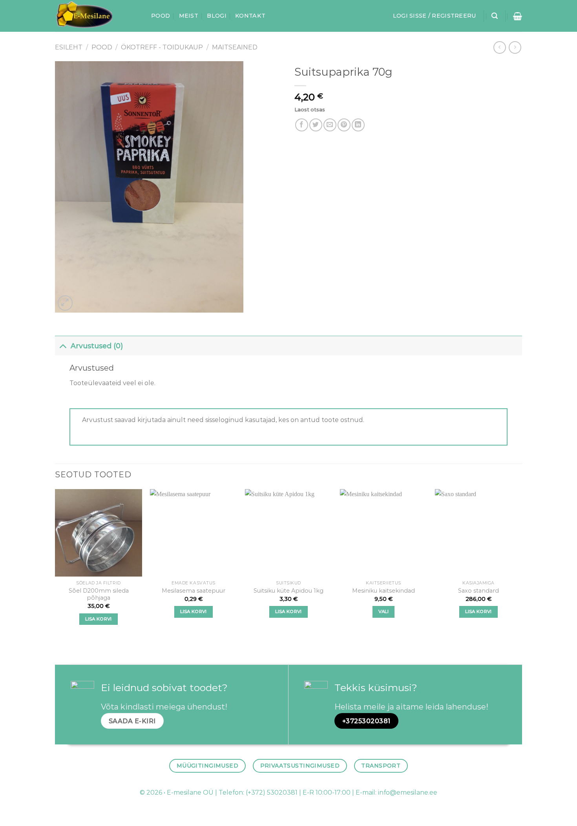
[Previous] (55, 564)
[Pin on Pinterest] (344, 124)
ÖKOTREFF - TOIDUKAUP (162, 47)
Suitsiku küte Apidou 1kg (288, 590)
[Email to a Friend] (329, 124)
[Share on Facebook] (301, 124)
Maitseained (234, 47)
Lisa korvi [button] (98, 619)
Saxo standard (478, 590)
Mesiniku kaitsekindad (383, 590)
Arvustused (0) (97, 346)
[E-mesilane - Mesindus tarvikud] (97, 16)
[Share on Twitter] (315, 124)
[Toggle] (62, 345)
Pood (160, 15)
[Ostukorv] (517, 16)
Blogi (216, 15)
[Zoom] (65, 303)
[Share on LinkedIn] (358, 124)
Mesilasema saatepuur (193, 590)
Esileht (68, 47)
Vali (383, 611)
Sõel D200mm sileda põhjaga (99, 594)
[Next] (522, 564)
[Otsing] (494, 16)
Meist (188, 15)
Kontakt (250, 15)
